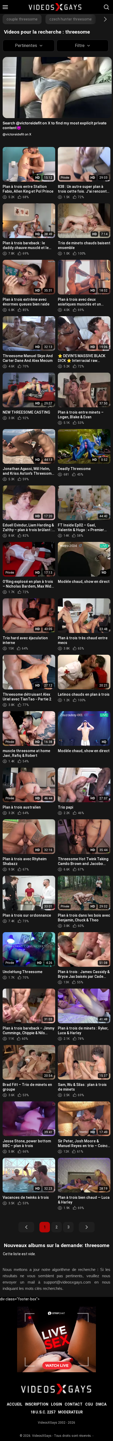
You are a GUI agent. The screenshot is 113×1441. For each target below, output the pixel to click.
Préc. (26, 1227)
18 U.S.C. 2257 (42, 1412)
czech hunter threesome (70, 19)
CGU (89, 1404)
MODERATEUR (70, 1412)
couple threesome (22, 19)
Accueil (14, 1404)
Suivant (87, 1227)
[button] (100, 19)
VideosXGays (42, 1436)
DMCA (101, 1404)
